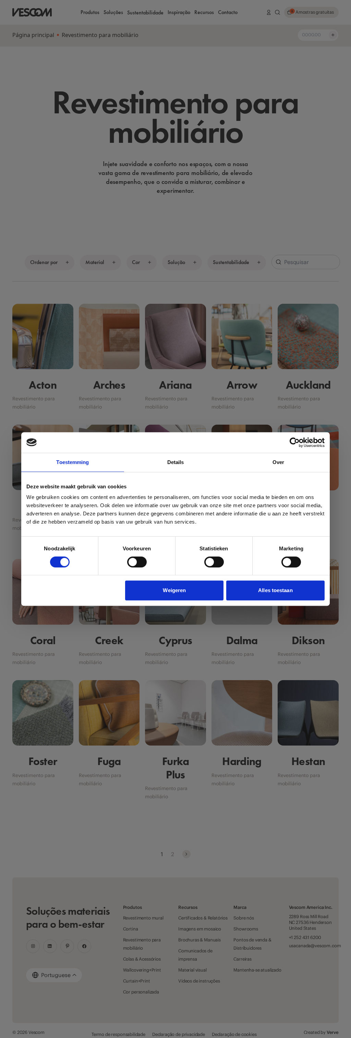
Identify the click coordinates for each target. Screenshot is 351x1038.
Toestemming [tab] (72, 462)
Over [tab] (278, 462)
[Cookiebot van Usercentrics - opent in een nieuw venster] (295, 442)
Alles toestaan (275, 590)
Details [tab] (175, 462)
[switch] (137, 561)
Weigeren (174, 590)
